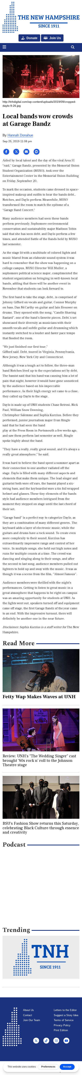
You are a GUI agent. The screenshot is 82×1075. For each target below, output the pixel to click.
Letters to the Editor (65, 1010)
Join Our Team (31, 1020)
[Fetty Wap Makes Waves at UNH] (41, 670)
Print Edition (61, 1030)
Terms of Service (63, 1020)
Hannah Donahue (20, 135)
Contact (27, 1015)
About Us (28, 1010)
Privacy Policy (62, 1025)
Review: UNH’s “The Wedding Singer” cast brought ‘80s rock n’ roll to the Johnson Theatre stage (39, 761)
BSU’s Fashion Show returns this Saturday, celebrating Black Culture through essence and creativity (41, 828)
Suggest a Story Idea (66, 1015)
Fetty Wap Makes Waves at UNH (39, 696)
